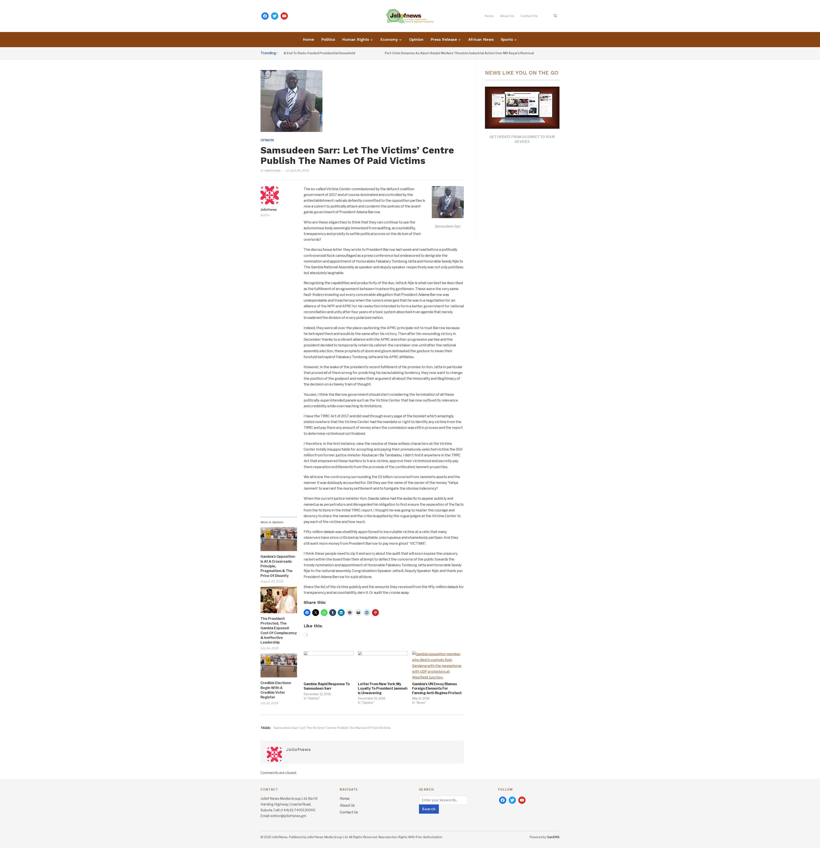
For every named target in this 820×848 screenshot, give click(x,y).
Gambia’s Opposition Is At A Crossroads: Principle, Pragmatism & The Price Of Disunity (278, 566)
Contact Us (529, 16)
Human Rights (355, 39)
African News (481, 39)
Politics (328, 39)
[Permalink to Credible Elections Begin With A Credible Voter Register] (279, 665)
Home (489, 16)
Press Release (443, 39)
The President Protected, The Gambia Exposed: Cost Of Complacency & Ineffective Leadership (279, 631)
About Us (507, 16)
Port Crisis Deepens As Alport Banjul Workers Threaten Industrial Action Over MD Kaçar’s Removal (418, 53)
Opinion (416, 39)
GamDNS (553, 837)
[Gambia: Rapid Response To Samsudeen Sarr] (329, 665)
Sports (507, 39)
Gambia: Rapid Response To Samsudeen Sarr (327, 686)
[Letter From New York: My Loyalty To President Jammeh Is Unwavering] (383, 665)
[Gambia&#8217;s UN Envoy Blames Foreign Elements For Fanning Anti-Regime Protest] (437, 665)
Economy (389, 39)
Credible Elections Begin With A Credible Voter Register (276, 690)
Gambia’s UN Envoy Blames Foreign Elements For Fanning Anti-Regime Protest (437, 688)
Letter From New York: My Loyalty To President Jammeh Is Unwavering (382, 688)
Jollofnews (272, 170)
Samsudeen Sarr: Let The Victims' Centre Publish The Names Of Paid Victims (332, 728)
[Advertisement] (521, 191)
